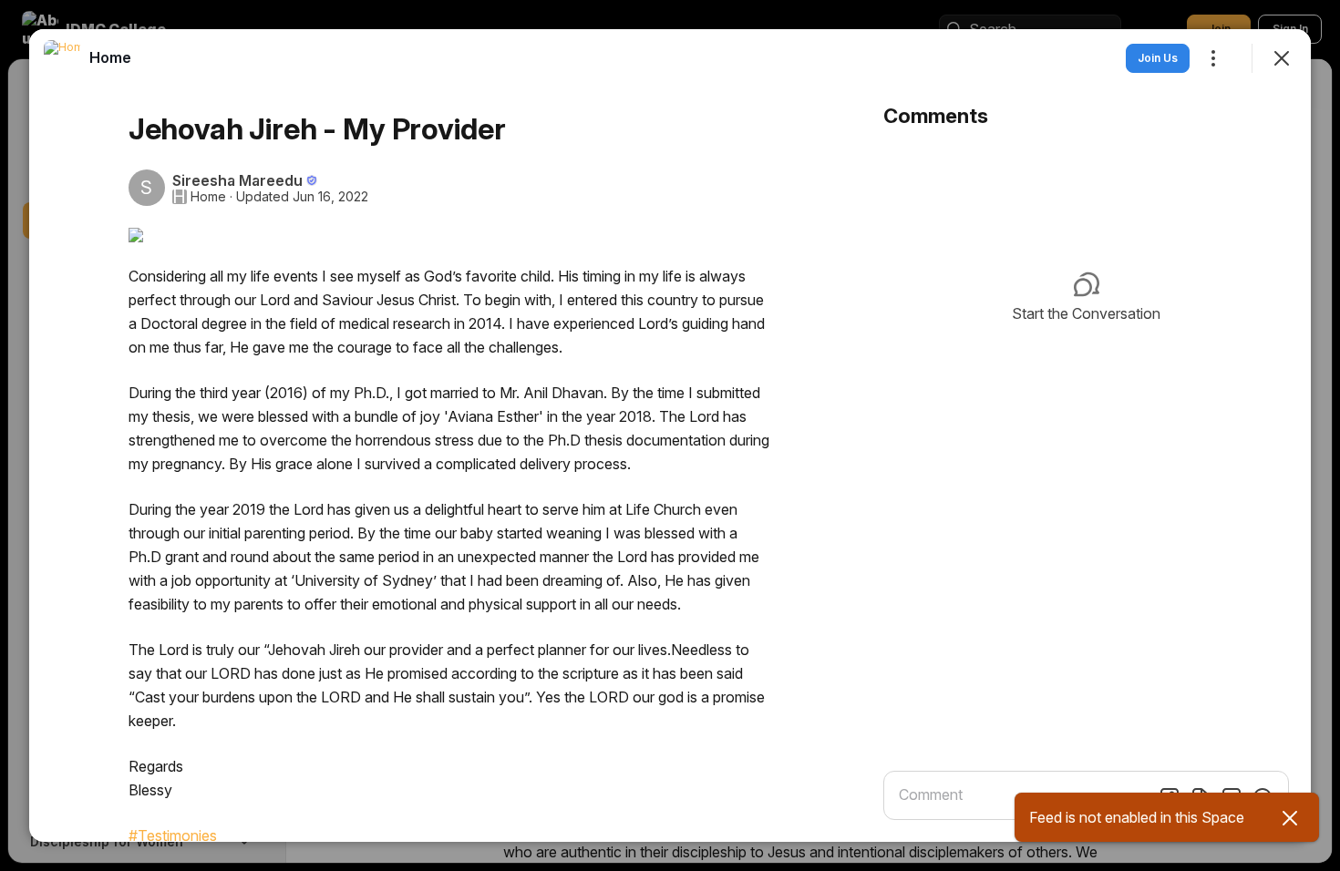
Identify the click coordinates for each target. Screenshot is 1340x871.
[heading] (110, 57)
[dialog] (670, 435)
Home (208, 197)
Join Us (1158, 58)
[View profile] (62, 58)
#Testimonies (173, 835)
